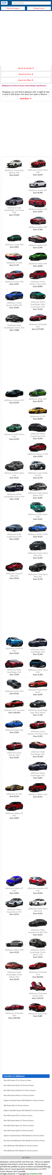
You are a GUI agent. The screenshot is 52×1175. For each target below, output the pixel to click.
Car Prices (26, 1157)
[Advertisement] (26, 37)
